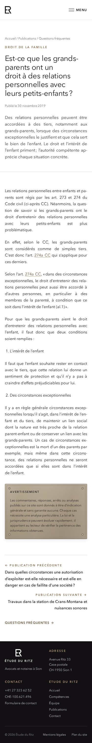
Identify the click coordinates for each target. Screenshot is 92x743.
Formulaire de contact (21, 702)
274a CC (42, 255)
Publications (27, 38)
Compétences (59, 696)
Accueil (10, 38)
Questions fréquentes (54, 38)
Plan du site (79, 734)
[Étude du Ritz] (24, 655)
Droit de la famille (26, 47)
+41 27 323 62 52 (18, 690)
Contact (55, 715)
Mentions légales (54, 734)
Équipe (54, 702)
